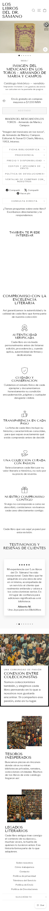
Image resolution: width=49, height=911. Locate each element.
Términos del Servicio (24, 880)
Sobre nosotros (24, 863)
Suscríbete (24, 897)
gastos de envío (36, 86)
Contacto (24, 871)
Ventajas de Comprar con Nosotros (24, 180)
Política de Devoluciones (24, 174)
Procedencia (24, 155)
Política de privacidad (24, 876)
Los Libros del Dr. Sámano (12, 10)
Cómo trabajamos (24, 867)
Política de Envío (24, 884)
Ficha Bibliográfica (24, 149)
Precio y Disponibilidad (24, 160)
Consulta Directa (24, 201)
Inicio (24, 60)
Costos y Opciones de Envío (24, 167)
